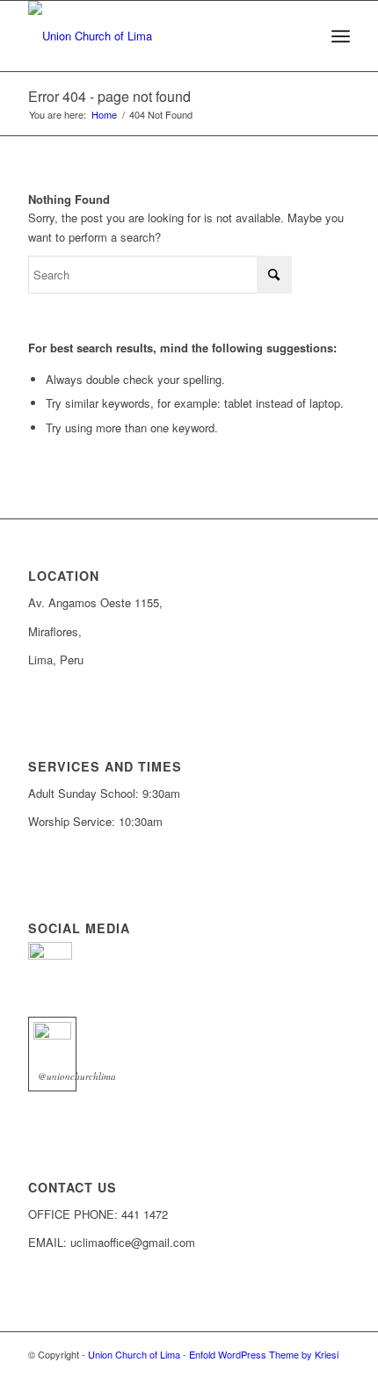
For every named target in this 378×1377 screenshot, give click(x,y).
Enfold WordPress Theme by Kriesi (263, 1354)
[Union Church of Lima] (156, 36)
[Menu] (340, 36)
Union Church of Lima (134, 1354)
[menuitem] (340, 36)
